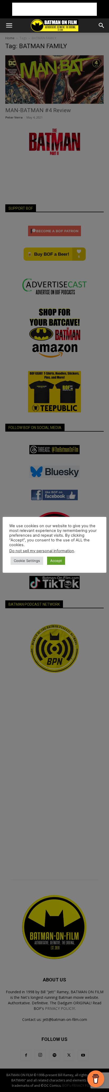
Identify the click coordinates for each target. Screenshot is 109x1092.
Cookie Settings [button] (27, 561)
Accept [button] (56, 561)
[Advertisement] (54, 9)
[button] (9, 25)
